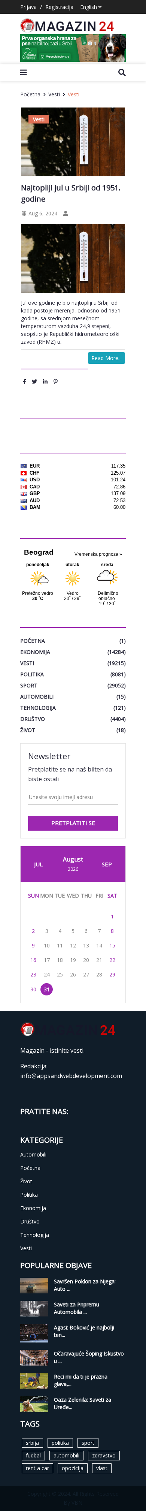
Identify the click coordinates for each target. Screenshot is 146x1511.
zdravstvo (104, 1455)
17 (47, 959)
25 (60, 974)
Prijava (28, 6)
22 (112, 959)
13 (86, 945)
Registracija (59, 6)
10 (47, 945)
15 (112, 945)
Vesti (54, 94)
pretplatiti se (73, 823)
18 (60, 959)
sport (88, 1442)
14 (99, 945)
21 (99, 959)
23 (33, 974)
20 (86, 959)
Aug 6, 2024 (42, 213)
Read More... (106, 358)
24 (47, 974)
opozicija (72, 1468)
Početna (30, 94)
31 (47, 989)
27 (86, 974)
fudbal (33, 1455)
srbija (32, 1442)
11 (60, 945)
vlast (101, 1468)
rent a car (37, 1468)
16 (33, 959)
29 (112, 974)
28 (99, 974)
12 (73, 945)
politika (60, 1442)
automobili (66, 1455)
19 (73, 959)
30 (33, 989)
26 (73, 974)
